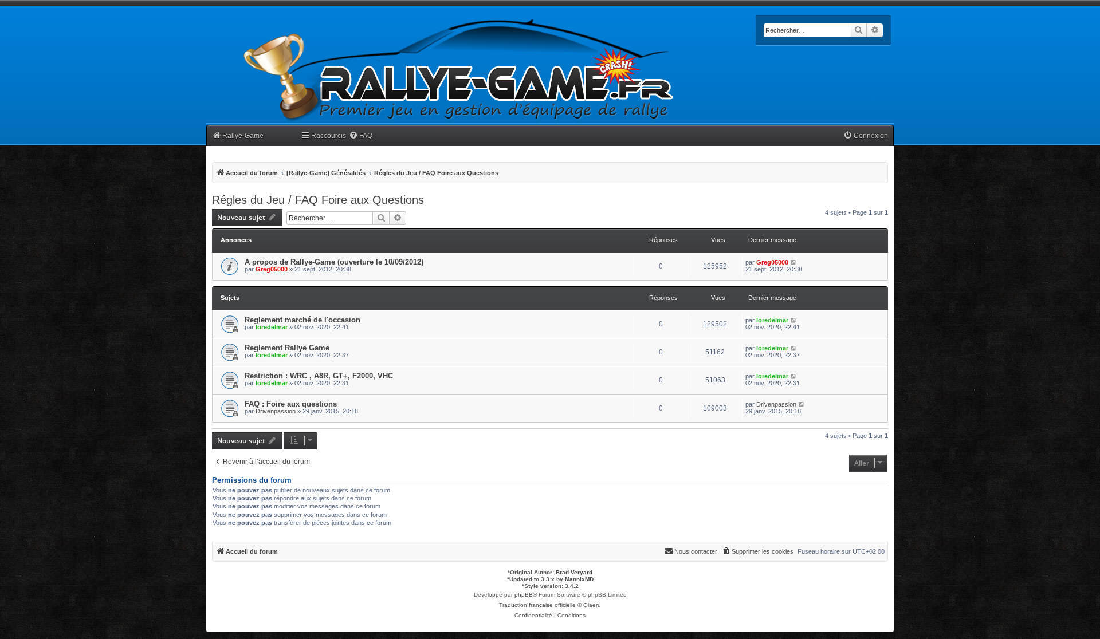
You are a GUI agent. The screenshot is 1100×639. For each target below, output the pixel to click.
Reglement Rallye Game (287, 348)
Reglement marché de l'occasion (302, 319)
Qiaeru (592, 605)
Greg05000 (272, 269)
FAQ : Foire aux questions (291, 404)
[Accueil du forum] (459, 70)
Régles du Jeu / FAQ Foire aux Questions (318, 199)
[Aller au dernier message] (794, 262)
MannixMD (579, 579)
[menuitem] (360, 136)
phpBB (523, 594)
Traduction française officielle (537, 605)
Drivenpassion (276, 411)
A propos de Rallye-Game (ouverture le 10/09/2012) (334, 262)
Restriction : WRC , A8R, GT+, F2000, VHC (319, 376)
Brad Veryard (574, 572)
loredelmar (272, 327)
